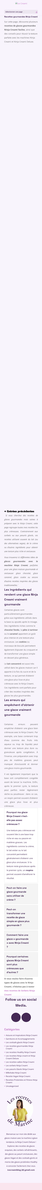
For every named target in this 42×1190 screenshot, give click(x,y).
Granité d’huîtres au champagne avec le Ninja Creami (19, 277)
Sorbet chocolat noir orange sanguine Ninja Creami (19, 82)
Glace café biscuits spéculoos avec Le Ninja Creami (19, 378)
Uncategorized (12, 1086)
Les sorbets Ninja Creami (17, 1065)
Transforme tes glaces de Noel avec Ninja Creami (19, 227)
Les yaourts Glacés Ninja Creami (20, 1069)
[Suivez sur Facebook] (16, 1017)
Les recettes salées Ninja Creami (20, 1062)
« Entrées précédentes (19, 511)
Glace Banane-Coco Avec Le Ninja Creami (20, 428)
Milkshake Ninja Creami (16, 1072)
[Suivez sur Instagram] (26, 1017)
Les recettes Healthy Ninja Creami (21, 1052)
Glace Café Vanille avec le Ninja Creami (19, 476)
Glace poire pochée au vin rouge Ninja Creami (21, 328)
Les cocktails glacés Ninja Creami (20, 1042)
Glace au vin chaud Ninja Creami (18, 127)
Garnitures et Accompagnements (20, 1039)
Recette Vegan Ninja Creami (18, 1076)
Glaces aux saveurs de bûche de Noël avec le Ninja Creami (21, 176)
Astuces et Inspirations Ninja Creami (21, 1035)
